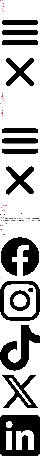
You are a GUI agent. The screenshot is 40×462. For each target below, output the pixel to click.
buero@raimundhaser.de (2, 235)
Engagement (3, 94)
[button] (20, 52)
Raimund (1, 0)
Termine (2, 207)
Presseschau (3, 6)
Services (2, 8)
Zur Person (3, 93)
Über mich (2, 1)
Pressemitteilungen (4, 5)
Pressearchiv (3, 98)
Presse (2, 96)
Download (3, 10)
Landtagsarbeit (4, 3)
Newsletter (3, 9)
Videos (3, 101)
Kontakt (3, 11)
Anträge (3, 4)
